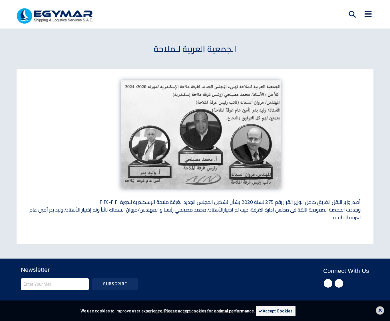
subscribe (115, 284)
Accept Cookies (278, 311)
